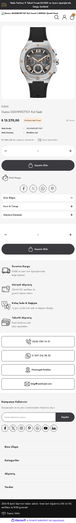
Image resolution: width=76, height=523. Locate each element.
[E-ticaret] (37, 520)
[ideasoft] (18, 520)
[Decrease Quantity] (4, 151)
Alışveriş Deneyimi (12, 215)
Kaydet (65, 417)
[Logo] (29, 13)
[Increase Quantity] (72, 151)
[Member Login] (64, 17)
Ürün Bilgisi (9, 197)
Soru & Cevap (10, 206)
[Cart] (72, 17)
